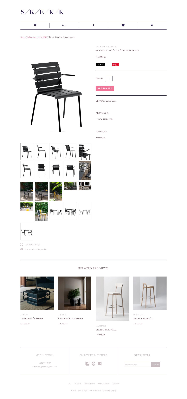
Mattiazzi (101, 326)
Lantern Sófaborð (31, 318)
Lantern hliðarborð (70, 318)
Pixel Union (88, 390)
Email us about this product (33, 249)
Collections (31, 37)
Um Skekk (77, 383)
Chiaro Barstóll (106, 330)
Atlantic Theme (76, 390)
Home (23, 37)
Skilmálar (116, 383)
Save (117, 65)
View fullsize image (30, 244)
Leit (69, 383)
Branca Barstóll (143, 318)
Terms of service (103, 383)
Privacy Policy (90, 383)
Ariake (24, 315)
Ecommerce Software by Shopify (104, 390)
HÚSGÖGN (42, 37)
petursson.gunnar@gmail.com (44, 366)
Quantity (99, 78)
